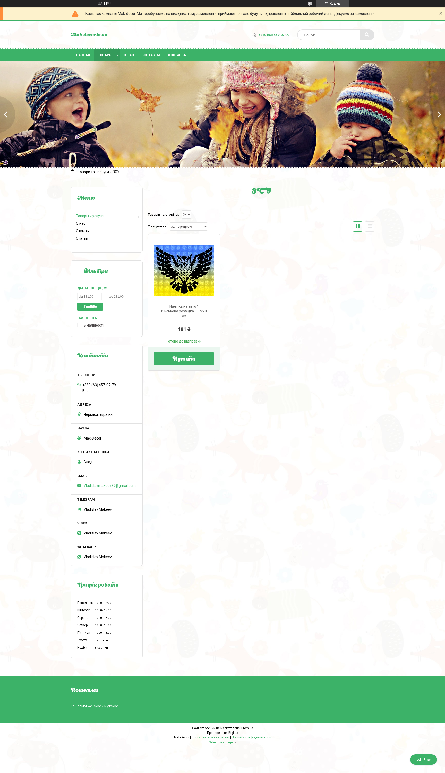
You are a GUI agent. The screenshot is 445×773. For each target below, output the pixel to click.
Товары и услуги (90, 216)
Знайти (90, 306)
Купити (184, 359)
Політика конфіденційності (251, 737)
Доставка (177, 55)
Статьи (82, 238)
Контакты (151, 55)
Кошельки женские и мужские (94, 706)
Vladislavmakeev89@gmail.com (110, 486)
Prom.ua (247, 728)
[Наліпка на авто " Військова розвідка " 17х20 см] (184, 270)
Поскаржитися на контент (210, 737)
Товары (105, 55)
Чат (427, 760)
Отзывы (82, 231)
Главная (82, 55)
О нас (129, 55)
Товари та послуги (93, 172)
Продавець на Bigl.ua (222, 733)
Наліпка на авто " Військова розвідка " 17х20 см (184, 311)
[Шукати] (367, 34)
